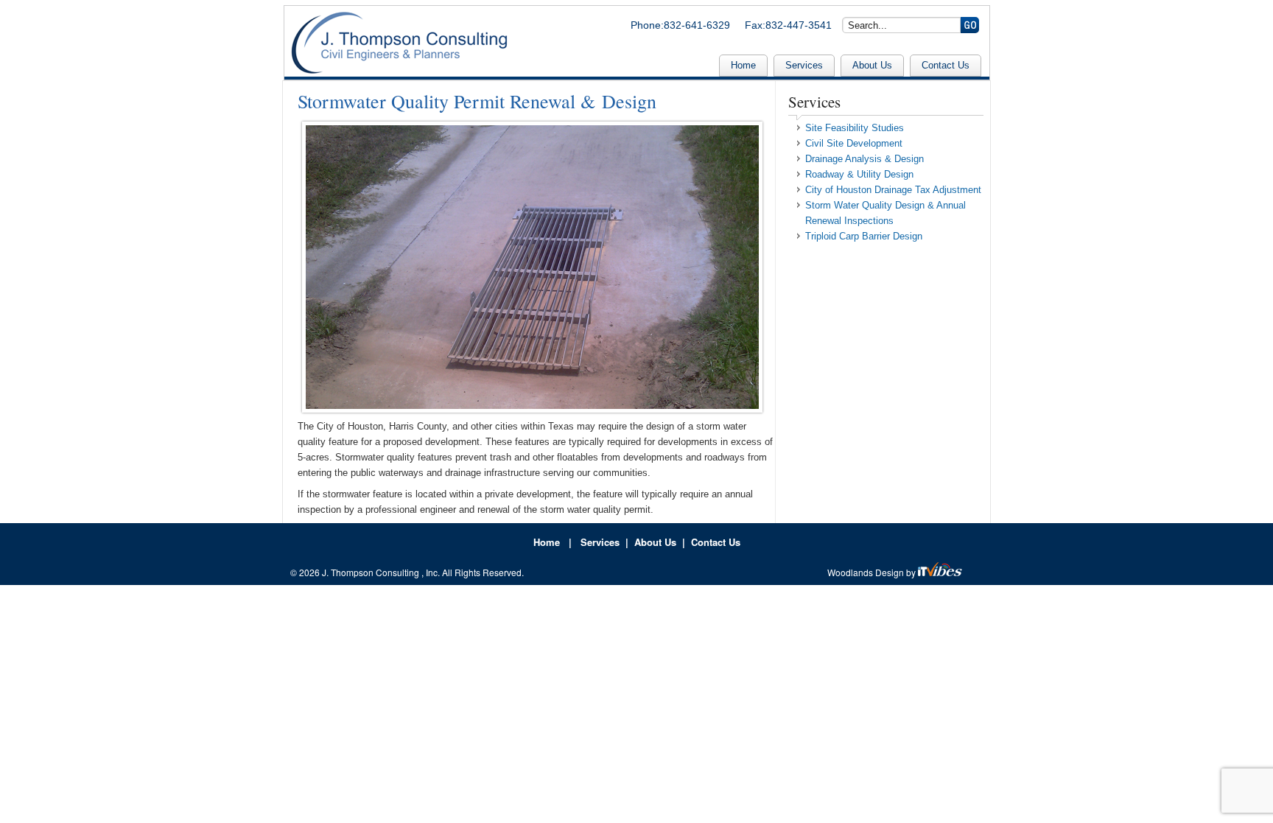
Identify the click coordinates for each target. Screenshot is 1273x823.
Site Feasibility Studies (854, 127)
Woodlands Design (866, 572)
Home (743, 65)
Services (804, 65)
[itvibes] (941, 572)
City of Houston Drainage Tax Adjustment (893, 189)
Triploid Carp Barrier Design (863, 236)
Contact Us (945, 65)
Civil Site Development (853, 143)
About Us (872, 65)
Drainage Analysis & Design (864, 158)
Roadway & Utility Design (859, 174)
